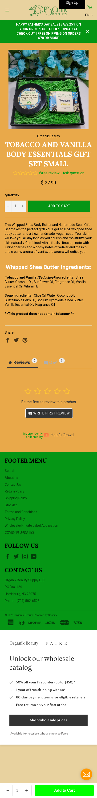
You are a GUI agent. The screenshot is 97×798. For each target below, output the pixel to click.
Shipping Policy (16, 498)
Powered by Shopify (45, 615)
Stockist (11, 505)
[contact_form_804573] (86, 774)
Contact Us (13, 484)
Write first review (51, 413)
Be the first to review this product (48, 402)
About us (11, 478)
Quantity (12, 195)
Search (10, 471)
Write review (49, 173)
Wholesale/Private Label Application (31, 525)
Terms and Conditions (21, 512)
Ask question (73, 173)
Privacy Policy (15, 519)
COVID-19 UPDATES (19, 532)
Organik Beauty (23, 615)
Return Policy (14, 491)
